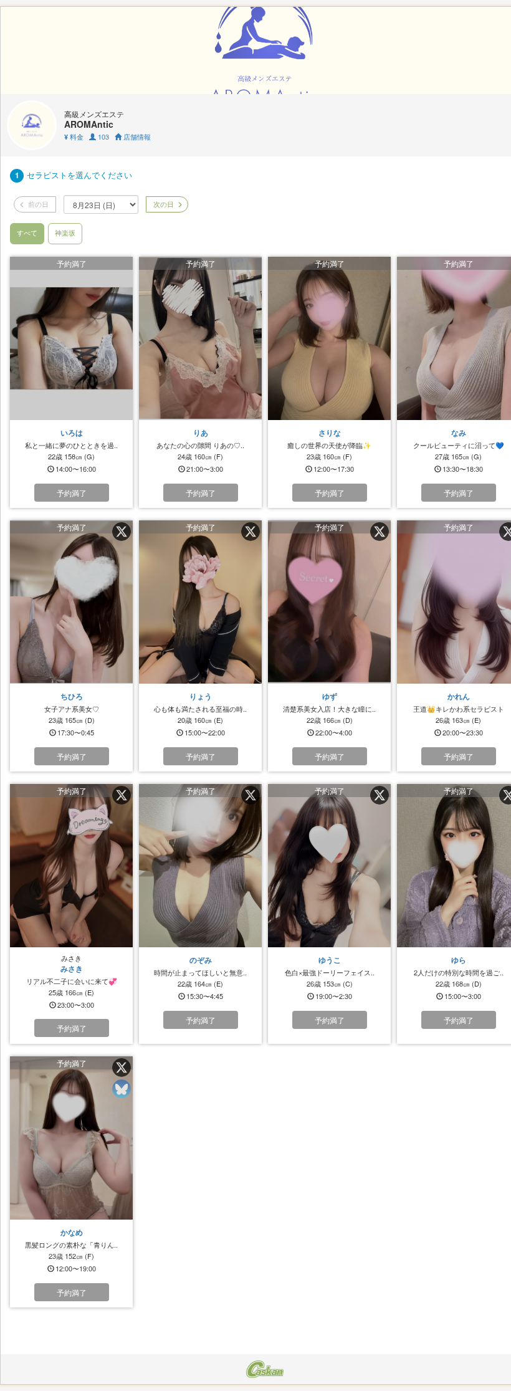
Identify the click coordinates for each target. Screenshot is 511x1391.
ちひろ (71, 696)
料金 (74, 136)
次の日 (162, 204)
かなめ (71, 1232)
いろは (71, 432)
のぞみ (200, 959)
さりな (329, 432)
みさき (71, 968)
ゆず (329, 696)
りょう (200, 696)
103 (102, 136)
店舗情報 (136, 136)
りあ (200, 432)
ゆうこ (329, 959)
